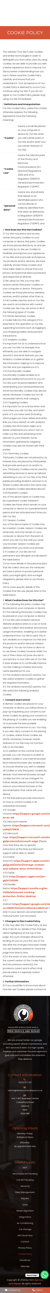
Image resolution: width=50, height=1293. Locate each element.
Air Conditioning (25, 1223)
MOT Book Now (25, 1235)
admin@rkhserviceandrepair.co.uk (25, 1090)
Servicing (25, 1186)
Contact (25, 1241)
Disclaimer (25, 1260)
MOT (25, 1167)
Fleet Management (25, 1192)
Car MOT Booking (25, 1179)
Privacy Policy (25, 1247)
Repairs (25, 1198)
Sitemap (25, 1266)
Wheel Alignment (25, 1210)
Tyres (25, 1204)
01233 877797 (25, 1082)
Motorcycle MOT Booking (25, 1173)
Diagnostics (25, 1216)
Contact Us (14, 1290)
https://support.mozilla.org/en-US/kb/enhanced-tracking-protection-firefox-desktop (25, 892)
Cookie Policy (25, 1253)
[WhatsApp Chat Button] (44, 1275)
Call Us (38, 1290)
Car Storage (25, 1229)
